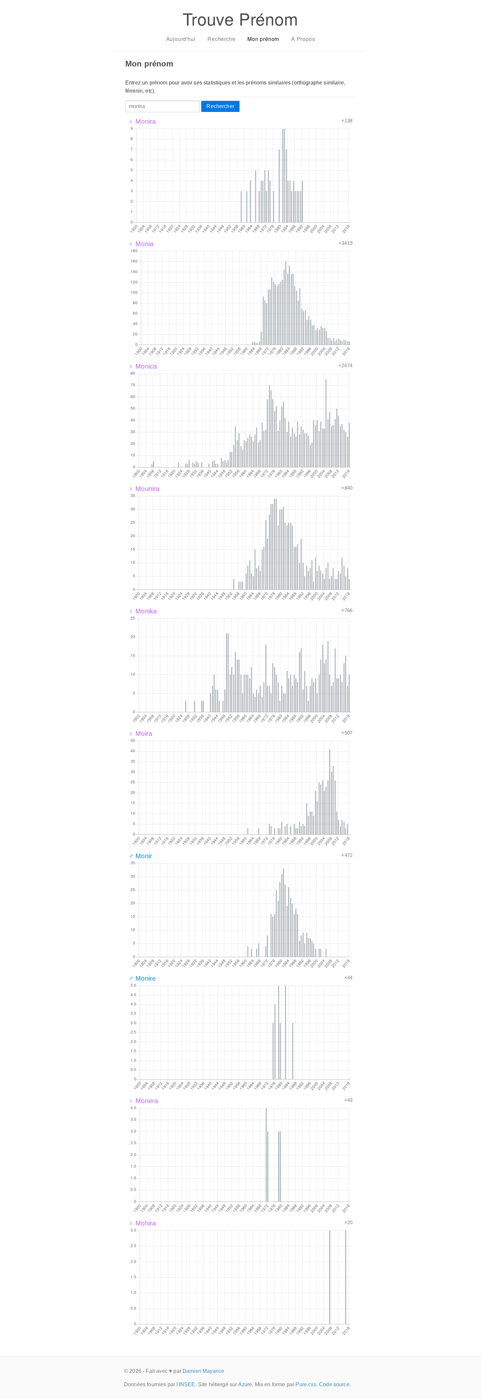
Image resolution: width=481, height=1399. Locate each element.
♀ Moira (140, 733)
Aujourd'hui (181, 39)
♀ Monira (142, 121)
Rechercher (220, 106)
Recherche (221, 39)
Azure (245, 1384)
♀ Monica (143, 366)
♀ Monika (143, 611)
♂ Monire (142, 978)
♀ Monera (143, 1100)
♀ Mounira (144, 488)
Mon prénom (263, 39)
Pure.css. (306, 1384)
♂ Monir (140, 856)
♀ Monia (141, 243)
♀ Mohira (142, 1223)
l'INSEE (185, 1384)
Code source (334, 1384)
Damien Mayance (203, 1371)
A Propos (303, 39)
